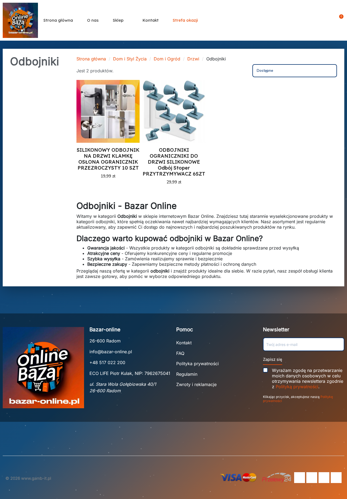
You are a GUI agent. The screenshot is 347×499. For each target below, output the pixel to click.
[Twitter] (336, 477)
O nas (93, 20)
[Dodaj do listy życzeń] (132, 101)
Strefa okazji (185, 20)
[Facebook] (299, 477)
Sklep (118, 20)
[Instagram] (311, 477)
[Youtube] (324, 477)
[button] (321, 20)
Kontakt (151, 20)
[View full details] (132, 90)
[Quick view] (132, 113)
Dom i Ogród (167, 58)
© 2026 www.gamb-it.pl (28, 478)
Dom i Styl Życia (130, 58)
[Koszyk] (339, 20)
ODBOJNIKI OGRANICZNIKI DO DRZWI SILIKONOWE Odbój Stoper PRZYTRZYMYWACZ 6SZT (174, 162)
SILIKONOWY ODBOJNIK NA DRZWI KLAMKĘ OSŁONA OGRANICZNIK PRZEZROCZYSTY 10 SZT (108, 159)
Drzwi (193, 58)
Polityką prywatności (297, 386)
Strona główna (58, 20)
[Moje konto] (331, 20)
